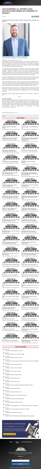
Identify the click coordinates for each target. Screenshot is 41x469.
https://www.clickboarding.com (10, 107)
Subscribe (20, 464)
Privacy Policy (17, 442)
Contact (30, 442)
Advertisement (24, 442)
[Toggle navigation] (38, 3)
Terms (11, 442)
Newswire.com (18, 60)
